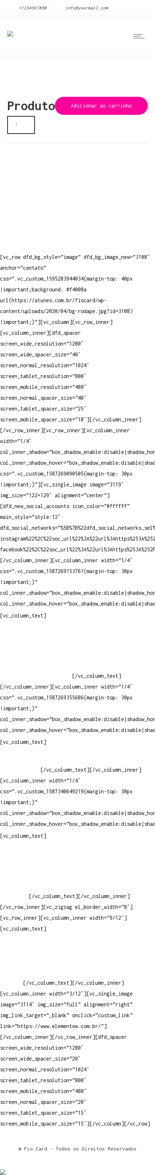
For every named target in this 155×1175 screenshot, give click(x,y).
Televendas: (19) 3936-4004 (37, 643)
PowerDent (13, 896)
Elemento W (14, 885)
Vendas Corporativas (27, 874)
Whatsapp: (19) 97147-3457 (36, 654)
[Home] (10, 29)
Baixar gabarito (21, 863)
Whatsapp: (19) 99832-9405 (36, 665)
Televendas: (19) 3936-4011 (37, 632)
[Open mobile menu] (140, 36)
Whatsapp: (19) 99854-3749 (36, 676)
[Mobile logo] (3, 1167)
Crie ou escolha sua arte (34, 853)
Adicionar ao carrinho (101, 106)
